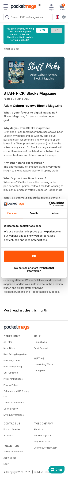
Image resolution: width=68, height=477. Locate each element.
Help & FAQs (40, 342)
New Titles (9, 348)
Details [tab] (34, 213)
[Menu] (5, 6)
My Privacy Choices (13, 415)
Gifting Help (40, 370)
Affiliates (8, 435)
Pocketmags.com (43, 435)
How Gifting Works (43, 364)
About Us (38, 429)
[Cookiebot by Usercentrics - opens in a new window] (49, 204)
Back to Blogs (12, 48)
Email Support (41, 348)
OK (34, 256)
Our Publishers (10, 372)
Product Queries (11, 429)
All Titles (7, 342)
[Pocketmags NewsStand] (22, 7)
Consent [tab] (12, 213)
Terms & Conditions (13, 402)
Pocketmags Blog (12, 366)
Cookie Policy (10, 408)
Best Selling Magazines (15, 354)
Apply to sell (9, 457)
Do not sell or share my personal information (34, 269)
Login (6, 464)
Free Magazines (11, 360)
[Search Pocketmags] (7, 17)
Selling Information (13, 451)
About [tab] (56, 213)
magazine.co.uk (42, 441)
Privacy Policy (10, 385)
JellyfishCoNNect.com (45, 447)
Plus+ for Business (13, 379)
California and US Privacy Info (16, 394)
